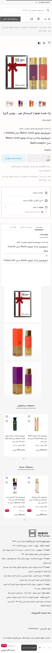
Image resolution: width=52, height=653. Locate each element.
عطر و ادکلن (16, 166)
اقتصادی (24, 27)
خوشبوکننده (33, 27)
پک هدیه (34, 166)
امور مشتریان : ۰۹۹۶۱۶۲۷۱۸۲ (39, 629)
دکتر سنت (42, 27)
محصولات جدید (45, 170)
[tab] (39, 227)
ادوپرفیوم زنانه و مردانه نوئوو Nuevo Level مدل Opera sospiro (28, 140)
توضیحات (39, 227)
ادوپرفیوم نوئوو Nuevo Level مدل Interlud (28, 133)
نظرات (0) (13, 227)
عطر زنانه (25, 166)
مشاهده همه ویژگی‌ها (13, 158)
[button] (27, 458)
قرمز (48, 160)
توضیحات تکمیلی (26, 227)
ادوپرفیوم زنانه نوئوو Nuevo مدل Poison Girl (26, 260)
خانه (49, 27)
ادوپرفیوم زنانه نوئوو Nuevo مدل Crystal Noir (28, 249)
